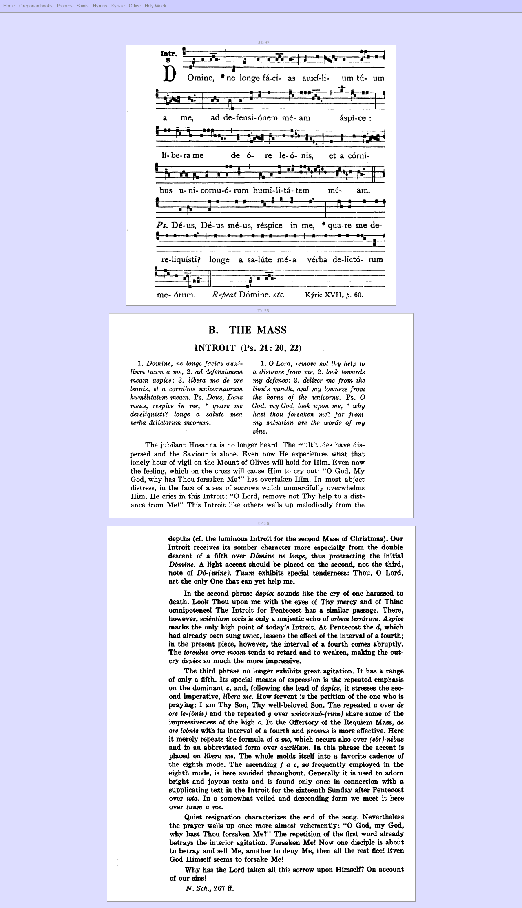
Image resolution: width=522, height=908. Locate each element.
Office (135, 5)
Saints (83, 5)
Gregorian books (36, 5)
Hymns (100, 5)
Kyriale (118, 5)
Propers (65, 5)
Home (9, 5)
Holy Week (155, 5)
